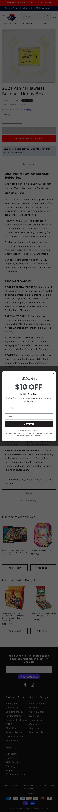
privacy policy (43, 433)
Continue (29, 423)
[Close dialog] (53, 373)
